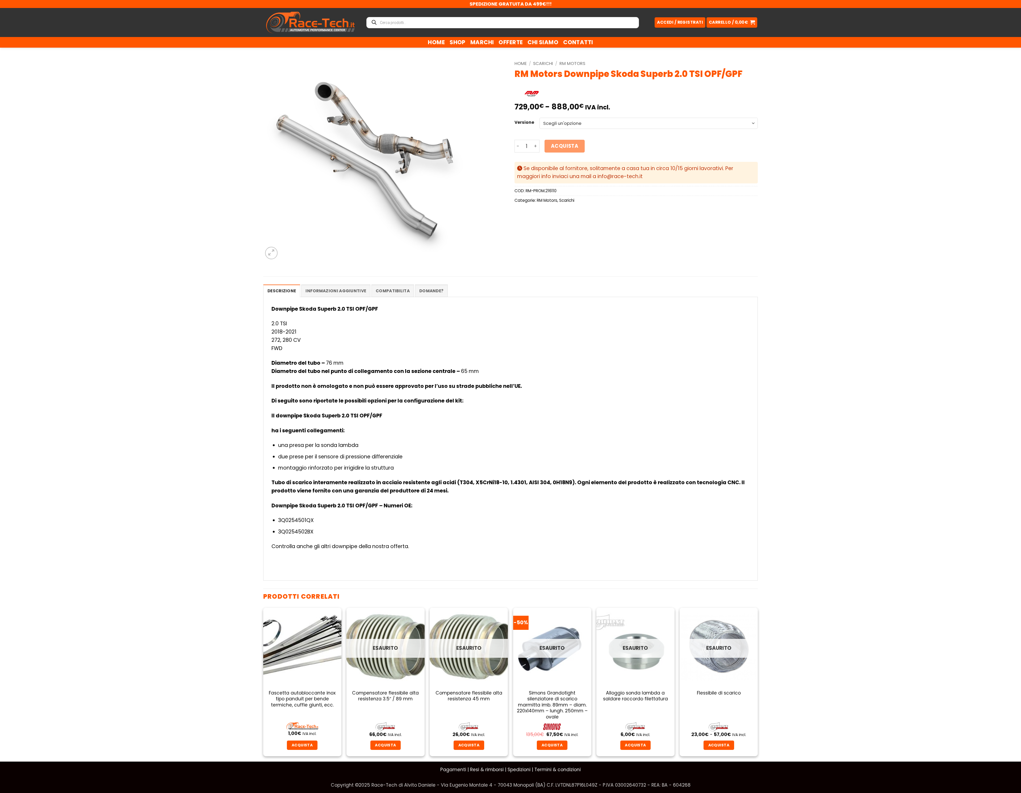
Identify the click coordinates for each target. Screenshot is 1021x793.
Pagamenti (453, 769)
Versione (524, 122)
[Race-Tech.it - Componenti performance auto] (310, 22)
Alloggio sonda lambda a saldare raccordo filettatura (635, 696)
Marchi (482, 42)
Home (436, 42)
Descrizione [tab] (281, 291)
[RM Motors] (531, 94)
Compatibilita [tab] (393, 291)
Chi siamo (543, 42)
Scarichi (543, 63)
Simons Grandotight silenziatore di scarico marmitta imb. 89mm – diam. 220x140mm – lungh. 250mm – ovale (552, 705)
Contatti (578, 42)
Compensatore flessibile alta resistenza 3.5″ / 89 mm (385, 696)
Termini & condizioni (557, 769)
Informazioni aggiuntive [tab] (336, 291)
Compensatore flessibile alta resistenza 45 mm (469, 696)
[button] (731, 22)
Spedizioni (519, 769)
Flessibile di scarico (719, 693)
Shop (458, 42)
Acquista (564, 146)
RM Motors (572, 63)
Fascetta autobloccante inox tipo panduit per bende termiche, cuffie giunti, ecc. (302, 699)
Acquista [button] (302, 745)
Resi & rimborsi (487, 769)
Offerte (511, 42)
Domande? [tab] (431, 291)
